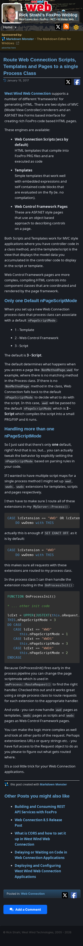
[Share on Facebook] (77, 81)
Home (7, 27)
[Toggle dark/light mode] (76, 27)
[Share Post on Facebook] (73, 894)
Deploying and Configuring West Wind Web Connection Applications (38, 871)
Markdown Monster (53, 784)
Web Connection (33, 893)
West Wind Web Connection (27, 93)
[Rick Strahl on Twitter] (58, 26)
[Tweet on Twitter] (69, 81)
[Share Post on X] (65, 894)
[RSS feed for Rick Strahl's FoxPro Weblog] (66, 26)
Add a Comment (27, 909)
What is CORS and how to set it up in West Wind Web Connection (40, 838)
